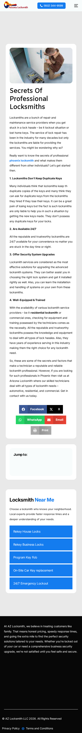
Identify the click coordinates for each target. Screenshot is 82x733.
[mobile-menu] (74, 5)
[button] (33, 409)
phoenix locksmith (22, 160)
